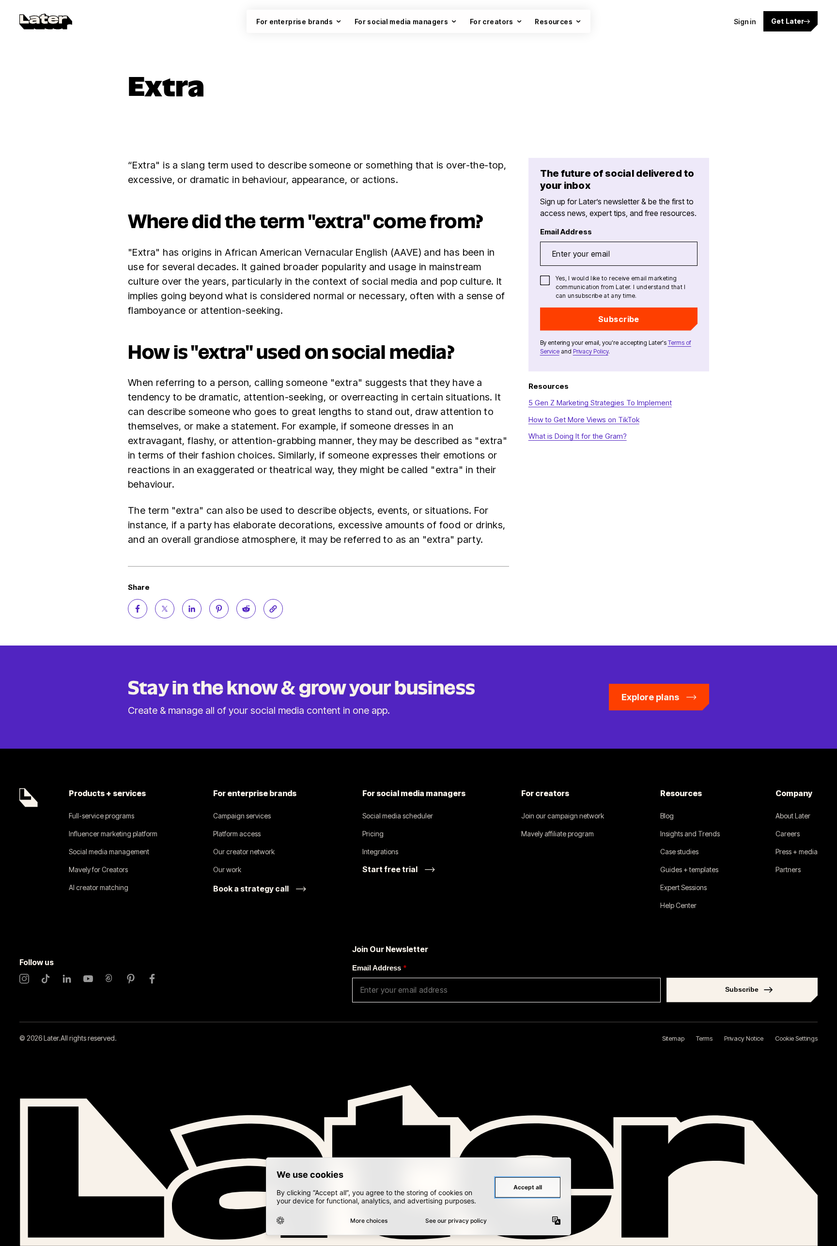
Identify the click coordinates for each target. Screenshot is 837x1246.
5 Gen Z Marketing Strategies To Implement (600, 402)
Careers (787, 834)
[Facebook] (152, 979)
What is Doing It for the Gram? (577, 436)
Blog (667, 816)
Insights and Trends (690, 834)
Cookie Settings (796, 1038)
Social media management (109, 851)
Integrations (380, 851)
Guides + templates (689, 869)
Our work (227, 869)
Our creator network (244, 851)
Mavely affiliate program (557, 834)
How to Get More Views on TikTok (583, 419)
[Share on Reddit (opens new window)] (246, 608)
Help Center (678, 905)
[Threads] (109, 979)
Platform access (237, 834)
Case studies (679, 851)
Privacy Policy (590, 351)
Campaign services (242, 816)
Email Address (379, 968)
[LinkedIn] (67, 979)
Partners (788, 869)
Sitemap (673, 1038)
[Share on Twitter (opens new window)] (164, 608)
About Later (792, 816)
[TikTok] (45, 979)
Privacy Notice (743, 1038)
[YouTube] (88, 979)
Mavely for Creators (98, 869)
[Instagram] (24, 979)
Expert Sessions (683, 887)
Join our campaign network (562, 816)
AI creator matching (98, 887)
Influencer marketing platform (113, 834)
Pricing (373, 834)
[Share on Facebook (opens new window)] (137, 608)
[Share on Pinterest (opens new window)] (219, 608)
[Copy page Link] (273, 608)
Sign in (745, 21)
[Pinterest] (131, 979)
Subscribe (618, 319)
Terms (704, 1038)
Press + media (796, 851)
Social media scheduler (397, 816)
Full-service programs (101, 816)
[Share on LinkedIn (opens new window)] (192, 608)
